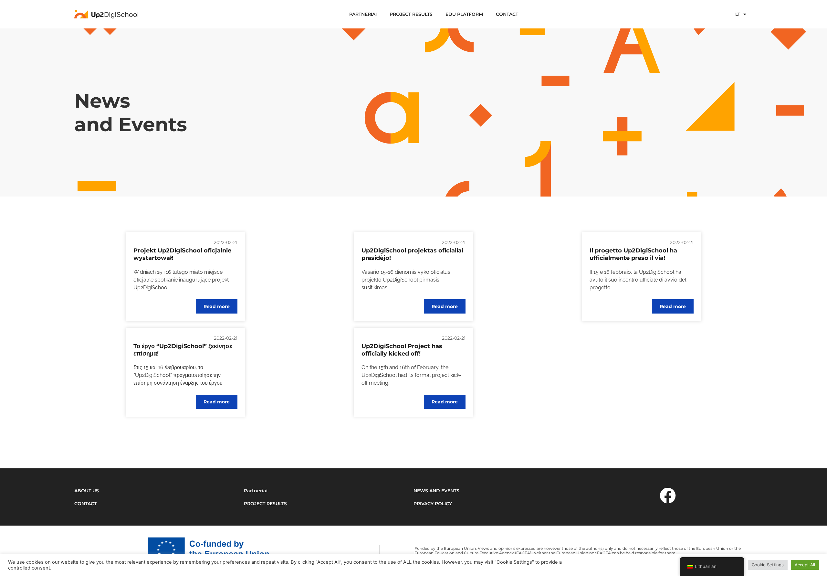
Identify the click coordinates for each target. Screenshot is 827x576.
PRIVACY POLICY (433, 504)
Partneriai (363, 14)
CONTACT (507, 14)
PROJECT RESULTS (411, 14)
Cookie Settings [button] (768, 564)
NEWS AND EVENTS (436, 491)
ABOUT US (86, 491)
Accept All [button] (805, 564)
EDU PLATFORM (464, 14)
